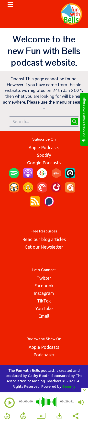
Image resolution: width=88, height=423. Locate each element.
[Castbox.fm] (56, 176)
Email (43, 316)
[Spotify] (14, 176)
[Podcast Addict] (70, 190)
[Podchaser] (49, 204)
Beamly (68, 386)
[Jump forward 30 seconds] (23, 415)
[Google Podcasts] (42, 176)
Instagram (44, 293)
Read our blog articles (44, 239)
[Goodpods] (28, 190)
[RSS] (35, 204)
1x (41, 415)
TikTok (44, 300)
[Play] (9, 403)
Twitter (44, 278)
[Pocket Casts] (42, 190)
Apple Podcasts (44, 147)
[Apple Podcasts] (28, 176)
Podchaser (44, 354)
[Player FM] (56, 190)
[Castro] (70, 176)
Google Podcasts (44, 162)
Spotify (44, 155)
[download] (59, 415)
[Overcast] (14, 190)
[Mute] (81, 402)
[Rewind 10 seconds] (7, 415)
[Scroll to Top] (78, 378)
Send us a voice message (84, 117)
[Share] (75, 415)
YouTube (44, 308)
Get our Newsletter (44, 246)
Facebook (44, 285)
